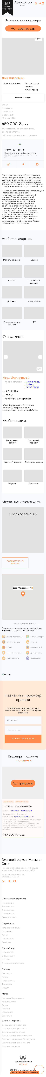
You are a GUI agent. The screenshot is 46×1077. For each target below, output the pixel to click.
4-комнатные (8, 913)
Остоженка (7, 931)
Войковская (7, 1012)
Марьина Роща (9, 1001)
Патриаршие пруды (11, 928)
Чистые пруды (32, 381)
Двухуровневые (9, 917)
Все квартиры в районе (15, 562)
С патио (6, 959)
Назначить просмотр (23, 739)
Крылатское (7, 938)
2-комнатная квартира (17, 806)
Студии (5, 987)
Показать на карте (23, 98)
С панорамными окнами (13, 963)
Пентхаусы (7, 973)
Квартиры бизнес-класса (14, 1032)
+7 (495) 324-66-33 (14, 150)
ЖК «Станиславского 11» (23, 816)
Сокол (5, 1005)
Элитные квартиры (11, 1046)
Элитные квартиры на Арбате (16, 1043)
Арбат (5, 935)
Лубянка (29, 384)
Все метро (7, 1016)
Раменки (6, 1009)
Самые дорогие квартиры (14, 1025)
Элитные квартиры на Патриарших (18, 1039)
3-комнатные (8, 910)
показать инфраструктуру (25, 623)
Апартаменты (8, 980)
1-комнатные (8, 903)
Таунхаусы (7, 984)
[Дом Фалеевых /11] (23, 600)
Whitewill (23, 1064)
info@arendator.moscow (13, 874)
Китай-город (32, 387)
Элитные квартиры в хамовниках (17, 1035)
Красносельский (12, 83)
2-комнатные (8, 906)
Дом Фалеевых (12, 78)
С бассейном (8, 956)
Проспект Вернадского (13, 998)
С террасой (7, 952)
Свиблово (6, 942)
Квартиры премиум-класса (14, 1028)
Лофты (5, 977)
